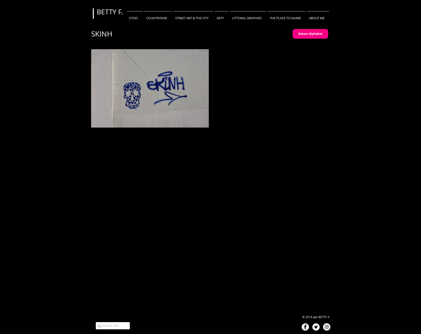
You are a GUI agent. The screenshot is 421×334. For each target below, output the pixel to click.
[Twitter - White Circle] (316, 327)
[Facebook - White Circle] (305, 327)
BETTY (107, 11)
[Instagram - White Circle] (326, 327)
